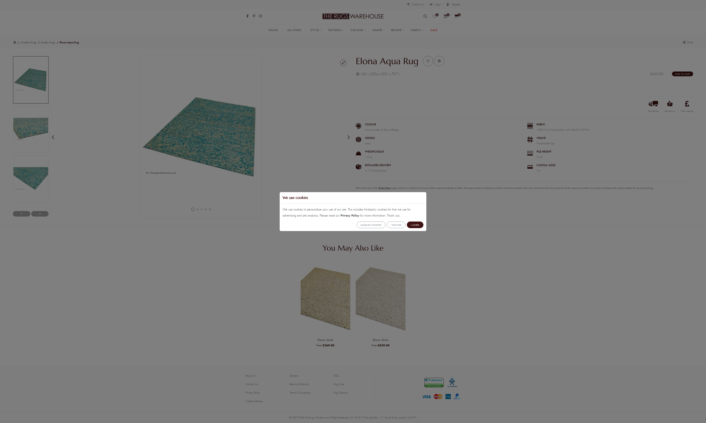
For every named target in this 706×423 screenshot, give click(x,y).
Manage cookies (371, 224)
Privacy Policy (349, 215)
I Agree (415, 224)
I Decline (396, 224)
